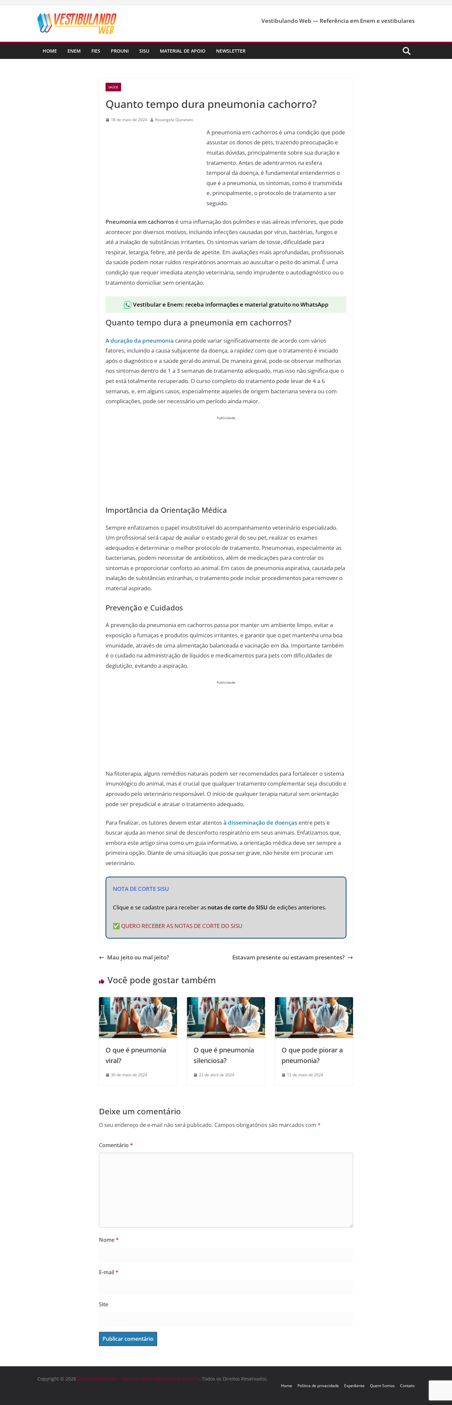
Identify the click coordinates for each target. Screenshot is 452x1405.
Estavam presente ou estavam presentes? (288, 957)
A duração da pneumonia (140, 340)
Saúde (113, 87)
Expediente (354, 1385)
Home (50, 51)
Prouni (120, 51)
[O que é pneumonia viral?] (138, 1002)
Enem (74, 51)
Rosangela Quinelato (174, 119)
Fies (95, 51)
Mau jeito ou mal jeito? (138, 957)
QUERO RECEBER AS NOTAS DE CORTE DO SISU (181, 926)
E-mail (108, 1272)
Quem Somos (382, 1385)
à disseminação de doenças (260, 822)
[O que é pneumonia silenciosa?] (226, 1002)
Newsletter (231, 51)
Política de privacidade (318, 1385)
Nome (109, 1239)
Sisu (144, 51)
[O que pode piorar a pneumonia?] (314, 1002)
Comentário (116, 1145)
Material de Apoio (182, 51)
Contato (407, 1385)
